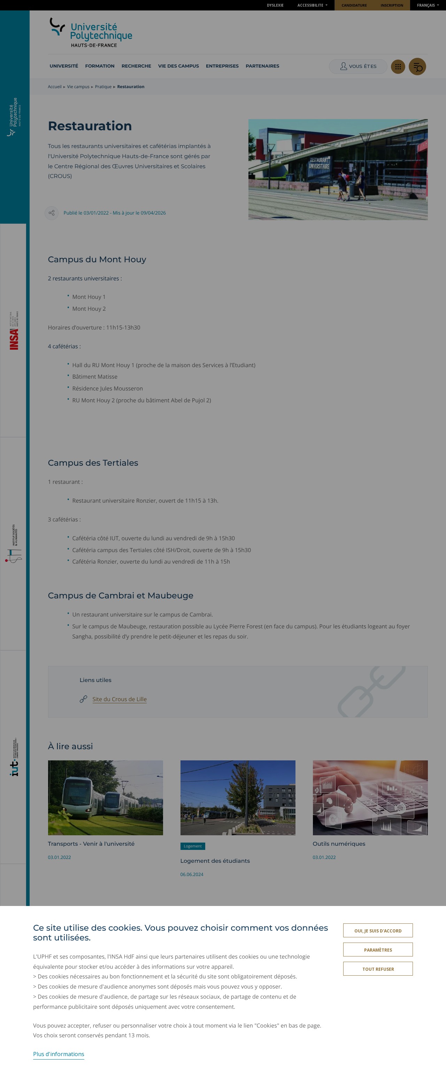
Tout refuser (378, 969)
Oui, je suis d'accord (378, 931)
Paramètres (378, 950)
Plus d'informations (58, 1054)
